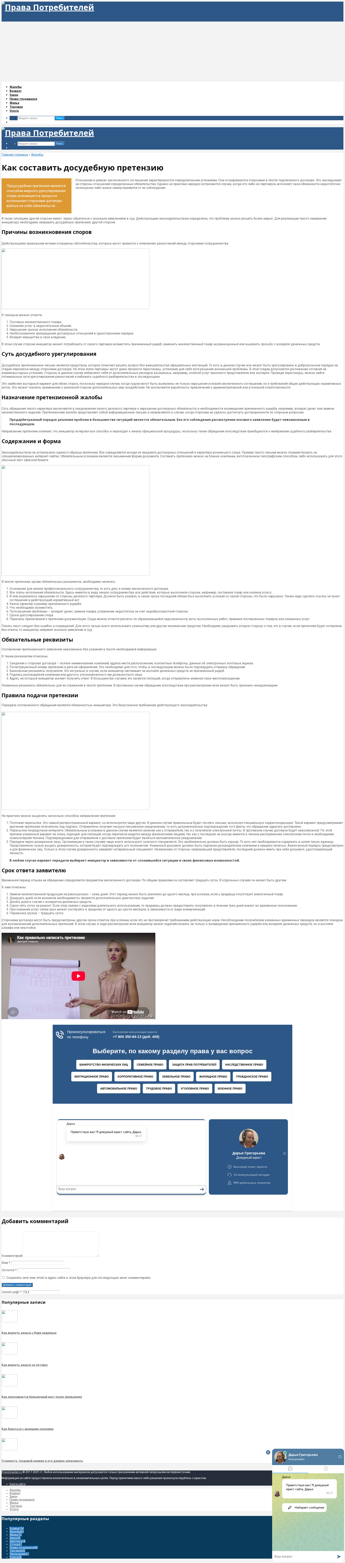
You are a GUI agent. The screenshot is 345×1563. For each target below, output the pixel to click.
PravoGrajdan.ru (12, 1554)
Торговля (16, 107)
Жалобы (16, 87)
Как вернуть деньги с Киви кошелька (29, 1415)
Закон (14, 95)
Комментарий (12, 1338)
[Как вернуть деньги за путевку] (10, 1435)
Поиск (59, 118)
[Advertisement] (172, 51)
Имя (6, 1345)
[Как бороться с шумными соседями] (10, 1499)
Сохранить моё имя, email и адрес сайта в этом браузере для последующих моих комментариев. (78, 1360)
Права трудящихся (23, 99)
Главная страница (15, 155)
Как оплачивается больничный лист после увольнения (42, 1479)
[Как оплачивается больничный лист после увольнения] (10, 1467)
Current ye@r (12, 1374)
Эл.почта (9, 1352)
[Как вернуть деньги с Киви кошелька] (10, 1403)
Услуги (14, 111)
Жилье (14, 103)
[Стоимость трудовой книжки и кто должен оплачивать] (10, 1531)
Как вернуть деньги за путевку (25, 1447)
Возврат (16, 91)
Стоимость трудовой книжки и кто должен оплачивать (42, 1543)
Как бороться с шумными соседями (28, 1511)
